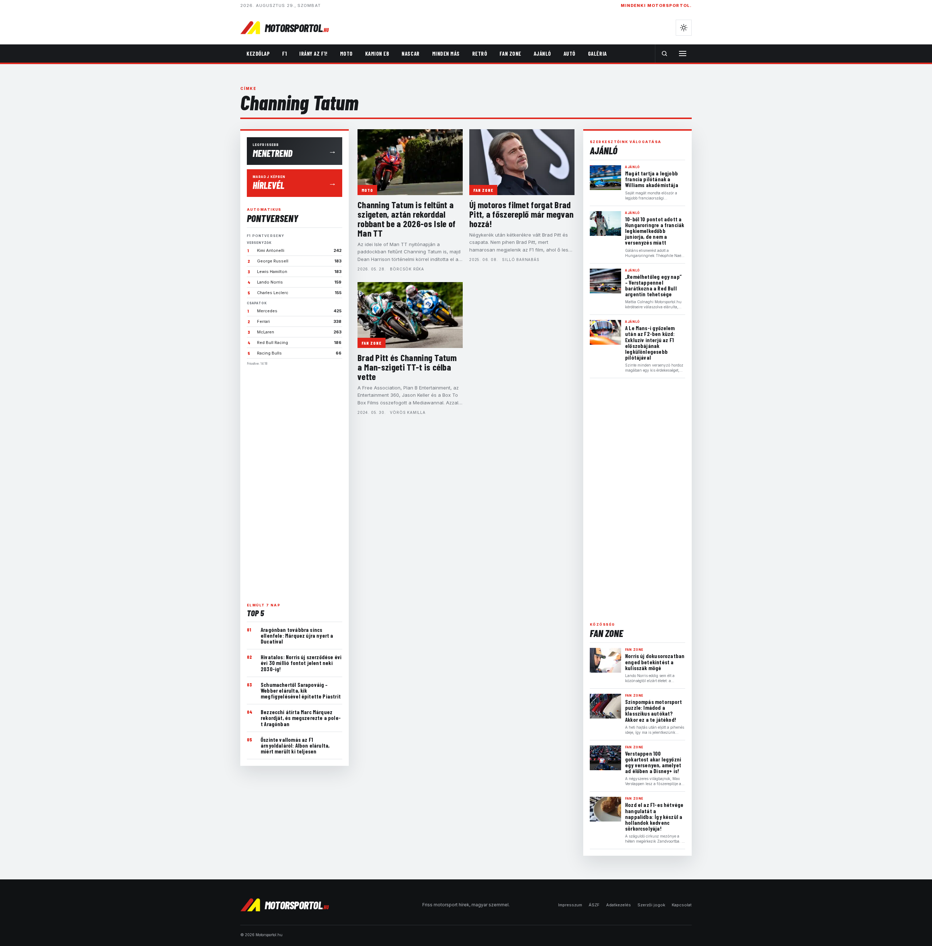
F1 (284, 53)
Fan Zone (510, 53)
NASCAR (410, 53)
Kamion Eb (377, 53)
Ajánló (542, 53)
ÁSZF (594, 904)
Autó (570, 53)
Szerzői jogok (651, 904)
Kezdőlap (258, 53)
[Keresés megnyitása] (664, 53)
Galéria (597, 53)
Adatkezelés (618, 904)
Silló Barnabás (520, 259)
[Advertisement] (294, 481)
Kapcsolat (682, 904)
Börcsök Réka (407, 269)
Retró (479, 53)
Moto (346, 53)
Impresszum (570, 904)
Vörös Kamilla (407, 412)
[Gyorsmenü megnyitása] (683, 53)
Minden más (446, 53)
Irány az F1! (313, 53)
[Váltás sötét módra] (684, 28)
